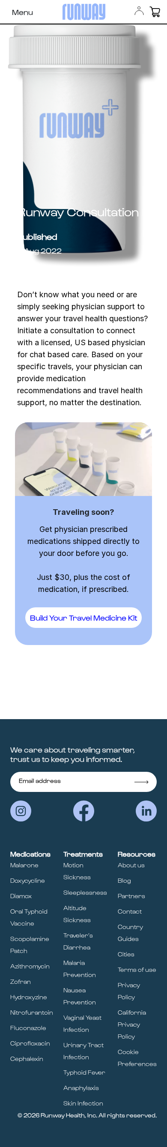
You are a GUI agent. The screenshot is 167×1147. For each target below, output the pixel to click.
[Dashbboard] (139, 10)
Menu (22, 11)
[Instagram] (20, 811)
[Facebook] (83, 811)
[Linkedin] (146, 811)
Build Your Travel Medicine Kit (83, 617)
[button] (154, 11)
